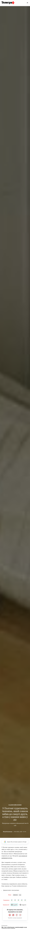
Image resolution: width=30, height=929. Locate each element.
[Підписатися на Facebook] (16, 915)
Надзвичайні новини (15, 805)
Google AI (23, 904)
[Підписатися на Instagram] (20, 915)
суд (20, 894)
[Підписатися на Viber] (13, 915)
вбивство (15, 894)
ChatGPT (15, 904)
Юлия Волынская (7, 831)
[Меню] (28, 2)
